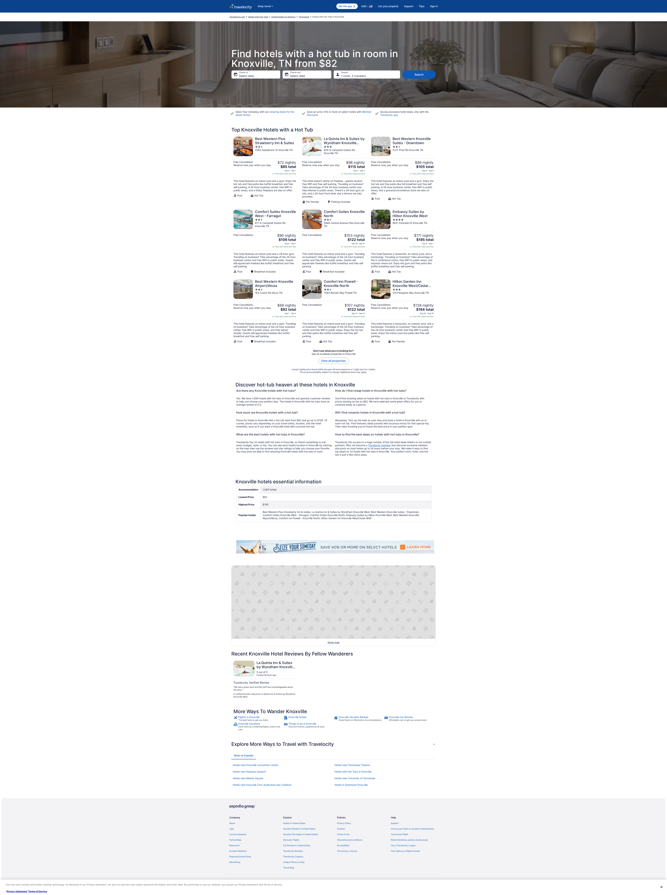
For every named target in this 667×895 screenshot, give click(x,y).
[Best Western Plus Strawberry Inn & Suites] (264, 170)
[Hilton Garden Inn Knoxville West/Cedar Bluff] (402, 311)
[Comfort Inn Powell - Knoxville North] (333, 311)
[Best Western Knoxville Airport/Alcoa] (264, 311)
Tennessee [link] (304, 16)
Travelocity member (379, 445)
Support (408, 6)
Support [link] (394, 823)
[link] (258, 718)
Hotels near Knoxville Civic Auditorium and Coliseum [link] (262, 784)
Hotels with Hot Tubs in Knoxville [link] (353, 771)
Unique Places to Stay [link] (294, 862)
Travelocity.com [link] (237, 16)
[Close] (661, 887)
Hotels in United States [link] (294, 823)
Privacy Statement (16, 891)
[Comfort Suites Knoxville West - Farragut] (264, 241)
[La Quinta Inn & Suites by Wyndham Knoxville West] (333, 170)
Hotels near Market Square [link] (248, 778)
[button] (333, 744)
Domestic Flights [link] (291, 840)
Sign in (434, 6)
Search (419, 74)
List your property (388, 6)
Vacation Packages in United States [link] (300, 834)
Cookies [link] (341, 828)
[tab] (243, 755)
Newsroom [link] (234, 845)
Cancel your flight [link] (399, 834)
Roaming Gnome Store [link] (240, 856)
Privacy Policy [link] (344, 823)
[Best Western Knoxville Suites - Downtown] (402, 170)
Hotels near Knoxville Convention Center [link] (255, 765)
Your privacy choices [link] (347, 851)
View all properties (333, 360)
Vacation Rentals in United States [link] (299, 828)
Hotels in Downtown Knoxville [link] (351, 784)
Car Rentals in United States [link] (296, 845)
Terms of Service (37, 891)
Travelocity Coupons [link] (293, 856)
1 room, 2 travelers (353, 76)
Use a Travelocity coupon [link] (403, 845)
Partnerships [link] (235, 840)
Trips (422, 6)
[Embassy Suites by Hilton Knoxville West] (402, 241)
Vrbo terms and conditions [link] (349, 840)
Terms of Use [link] (343, 834)
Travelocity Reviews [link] (293, 851)
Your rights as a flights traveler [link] (405, 851)
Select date (246, 76)
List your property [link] (237, 834)
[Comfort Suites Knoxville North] (333, 241)
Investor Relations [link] (238, 851)
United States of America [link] (283, 16)
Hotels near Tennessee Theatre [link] (352, 765)
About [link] (232, 823)
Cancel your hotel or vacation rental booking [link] (412, 828)
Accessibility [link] (343, 845)
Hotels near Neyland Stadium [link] (249, 771)
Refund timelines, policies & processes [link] (409, 840)
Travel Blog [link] (288, 867)
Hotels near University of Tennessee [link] (355, 778)
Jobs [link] (231, 828)
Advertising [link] (234, 862)
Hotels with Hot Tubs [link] (258, 16)
